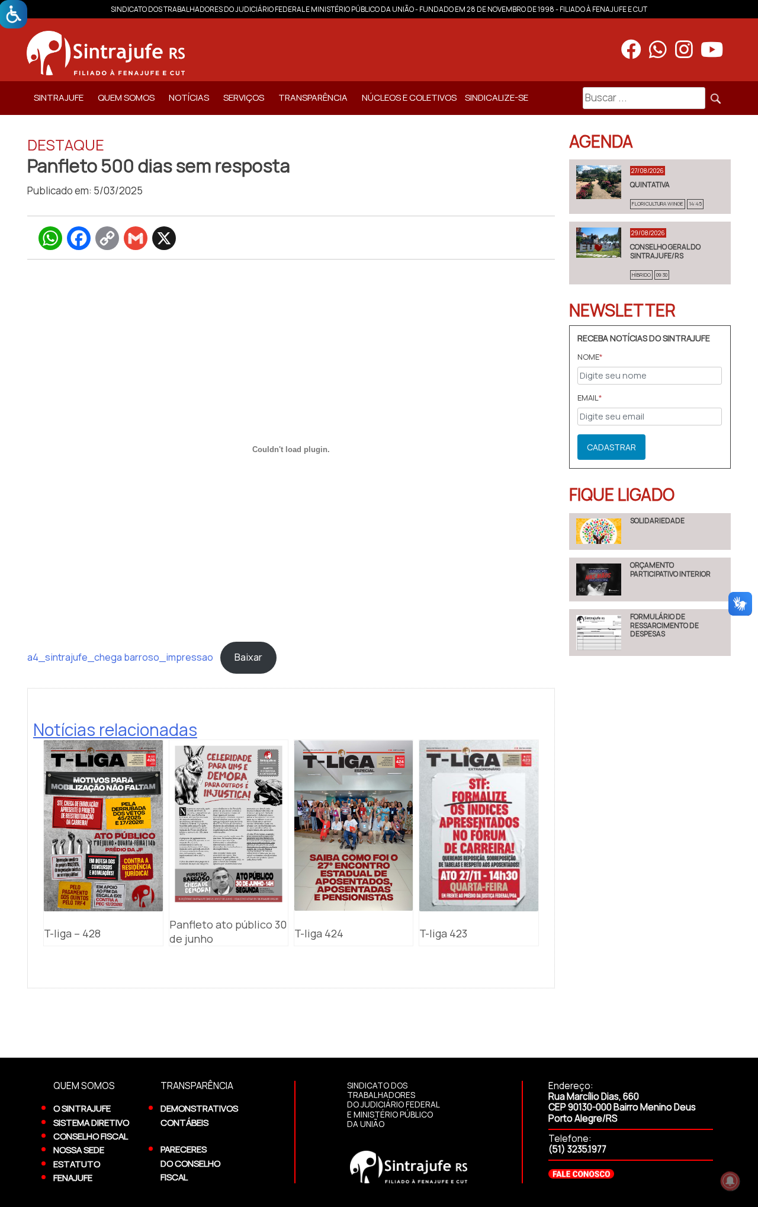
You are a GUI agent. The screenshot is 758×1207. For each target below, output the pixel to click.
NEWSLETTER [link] (622, 310)
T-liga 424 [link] (318, 933)
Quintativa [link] (650, 185)
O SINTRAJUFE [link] (82, 1108)
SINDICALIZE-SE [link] (496, 97)
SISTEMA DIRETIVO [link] (91, 1122)
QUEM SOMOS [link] (126, 97)
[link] (273, 53)
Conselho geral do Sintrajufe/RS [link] (665, 251)
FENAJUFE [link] (72, 1177)
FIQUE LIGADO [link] (622, 494)
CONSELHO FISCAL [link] (90, 1136)
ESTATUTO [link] (76, 1164)
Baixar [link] (248, 657)
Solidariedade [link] (657, 521)
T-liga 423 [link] (443, 933)
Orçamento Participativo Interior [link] (670, 569)
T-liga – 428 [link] (72, 933)
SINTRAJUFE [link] (58, 97)
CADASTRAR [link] (611, 447)
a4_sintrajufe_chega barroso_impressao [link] (120, 657)
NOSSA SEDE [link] (78, 1149)
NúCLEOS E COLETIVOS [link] (409, 97)
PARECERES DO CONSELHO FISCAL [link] (190, 1163)
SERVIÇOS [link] (243, 97)
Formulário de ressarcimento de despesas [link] (664, 625)
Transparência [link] (313, 97)
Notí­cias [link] (189, 97)
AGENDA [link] (601, 141)
